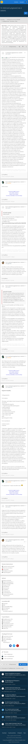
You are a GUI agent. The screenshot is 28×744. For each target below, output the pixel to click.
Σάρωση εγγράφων (7, 620)
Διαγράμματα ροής (7, 626)
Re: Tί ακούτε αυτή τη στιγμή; (12, 709)
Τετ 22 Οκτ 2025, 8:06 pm (11, 720)
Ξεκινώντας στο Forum (8, 636)
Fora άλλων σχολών (7, 611)
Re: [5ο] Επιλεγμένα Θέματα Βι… (12, 702)
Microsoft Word (6, 622)
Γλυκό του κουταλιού (7, 568)
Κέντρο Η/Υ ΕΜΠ (6, 585)
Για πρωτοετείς (6, 591)
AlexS (3, 698)
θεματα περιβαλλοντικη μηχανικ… (13, 673)
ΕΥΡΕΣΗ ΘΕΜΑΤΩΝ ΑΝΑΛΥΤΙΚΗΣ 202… (13, 723)
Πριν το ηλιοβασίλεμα (9, 656)
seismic (9, 54)
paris (3, 677)
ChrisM (3, 727)
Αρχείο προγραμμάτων (8, 582)
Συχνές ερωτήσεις (7, 637)
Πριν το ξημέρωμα (8, 654)
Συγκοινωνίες (6, 588)
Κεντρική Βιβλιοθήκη (7, 606)
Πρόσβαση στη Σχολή (7, 571)
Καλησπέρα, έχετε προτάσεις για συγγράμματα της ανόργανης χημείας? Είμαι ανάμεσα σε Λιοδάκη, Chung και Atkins (15, 717)
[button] (6, 46)
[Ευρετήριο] (1, 2)
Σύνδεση (16, 2)
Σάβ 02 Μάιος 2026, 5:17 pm (10, 691)
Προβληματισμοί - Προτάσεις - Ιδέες (9, 21)
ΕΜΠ (4, 605)
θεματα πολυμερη (9, 682)
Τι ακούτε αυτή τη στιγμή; (8, 566)
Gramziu (17, 742)
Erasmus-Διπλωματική (8, 594)
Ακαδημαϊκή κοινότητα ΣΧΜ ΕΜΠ (13, 19)
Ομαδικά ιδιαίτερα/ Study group (12, 687)
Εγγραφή (22, 2)
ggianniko (9, 263)
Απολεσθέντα (6, 586)
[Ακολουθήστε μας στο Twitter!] (14, 645)
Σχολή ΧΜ (5, 603)
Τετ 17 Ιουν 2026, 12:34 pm (9, 684)
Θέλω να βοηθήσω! (7, 639)
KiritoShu (9, 183)
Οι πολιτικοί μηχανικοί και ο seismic (14, 52)
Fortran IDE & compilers (8, 625)
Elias (3, 691)
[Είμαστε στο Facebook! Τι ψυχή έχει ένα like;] (10, 645)
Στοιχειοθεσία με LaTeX (8, 623)
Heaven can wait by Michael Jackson (13, 710)
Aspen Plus (5, 628)
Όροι (25, 733)
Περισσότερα (6, 595)
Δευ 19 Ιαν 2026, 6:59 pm (9, 705)
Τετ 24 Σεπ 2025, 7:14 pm (10, 727)
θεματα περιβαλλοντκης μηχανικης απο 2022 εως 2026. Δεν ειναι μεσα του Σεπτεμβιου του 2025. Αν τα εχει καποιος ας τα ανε (15, 675)
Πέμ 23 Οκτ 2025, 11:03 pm (11, 712)
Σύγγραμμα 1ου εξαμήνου (11, 716)
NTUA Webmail (6, 608)
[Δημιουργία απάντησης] (26, 13)
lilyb (2, 705)
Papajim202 (10, 387)
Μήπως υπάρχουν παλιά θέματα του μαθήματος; (15, 703)
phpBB (9, 740)
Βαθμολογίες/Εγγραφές (8, 583)
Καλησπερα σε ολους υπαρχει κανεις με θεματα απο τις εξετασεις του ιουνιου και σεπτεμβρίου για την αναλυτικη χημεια (15, 725)
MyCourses (5, 609)
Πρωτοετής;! (6, 569)
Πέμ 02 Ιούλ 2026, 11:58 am (9, 677)
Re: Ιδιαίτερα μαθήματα (10, 695)
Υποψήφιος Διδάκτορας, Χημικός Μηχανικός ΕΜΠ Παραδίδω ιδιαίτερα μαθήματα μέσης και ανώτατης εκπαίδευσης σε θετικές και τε (15, 696)
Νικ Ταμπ (4, 712)
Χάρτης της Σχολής (7, 580)
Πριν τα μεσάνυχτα (8, 658)
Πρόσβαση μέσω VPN (7, 619)
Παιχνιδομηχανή (6, 572)
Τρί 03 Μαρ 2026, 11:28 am (9, 698)
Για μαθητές (5, 589)
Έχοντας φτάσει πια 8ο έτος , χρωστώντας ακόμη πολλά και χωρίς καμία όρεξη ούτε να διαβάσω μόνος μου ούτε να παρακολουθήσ (15, 689)
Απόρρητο (19, 733)
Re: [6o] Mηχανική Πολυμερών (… (12, 680)
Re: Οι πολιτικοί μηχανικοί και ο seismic (15, 182)
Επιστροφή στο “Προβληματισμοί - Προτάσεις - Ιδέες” (13, 668)
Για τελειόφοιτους (7, 592)
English (4, 640)
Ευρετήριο (2, 19)
